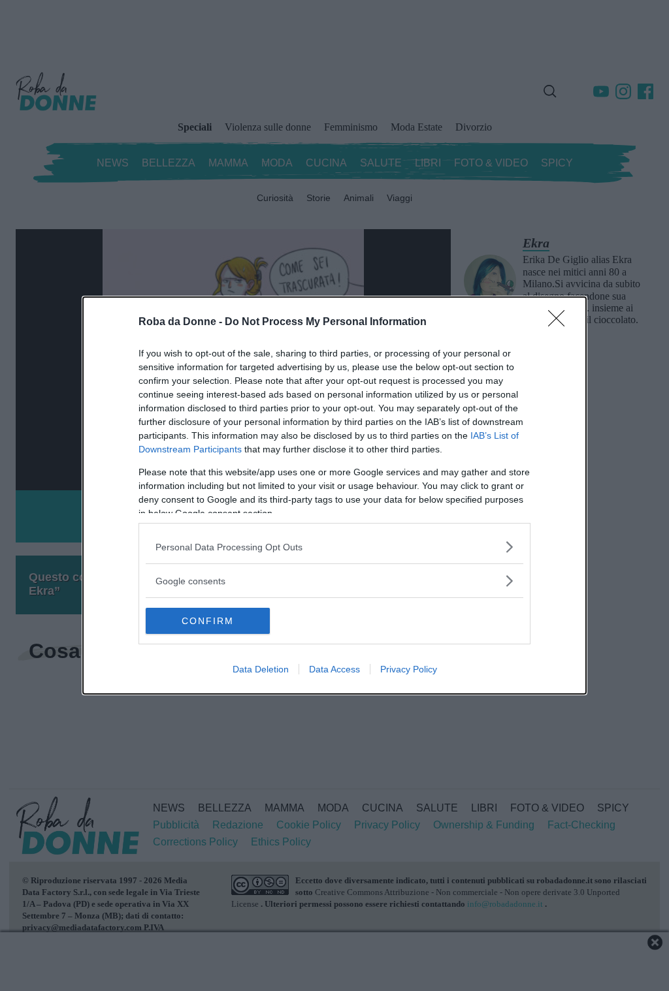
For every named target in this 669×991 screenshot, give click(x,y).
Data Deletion (261, 669)
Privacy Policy (408, 669)
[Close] (560, 322)
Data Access (334, 669)
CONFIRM (208, 621)
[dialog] (334, 495)
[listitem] (334, 547)
